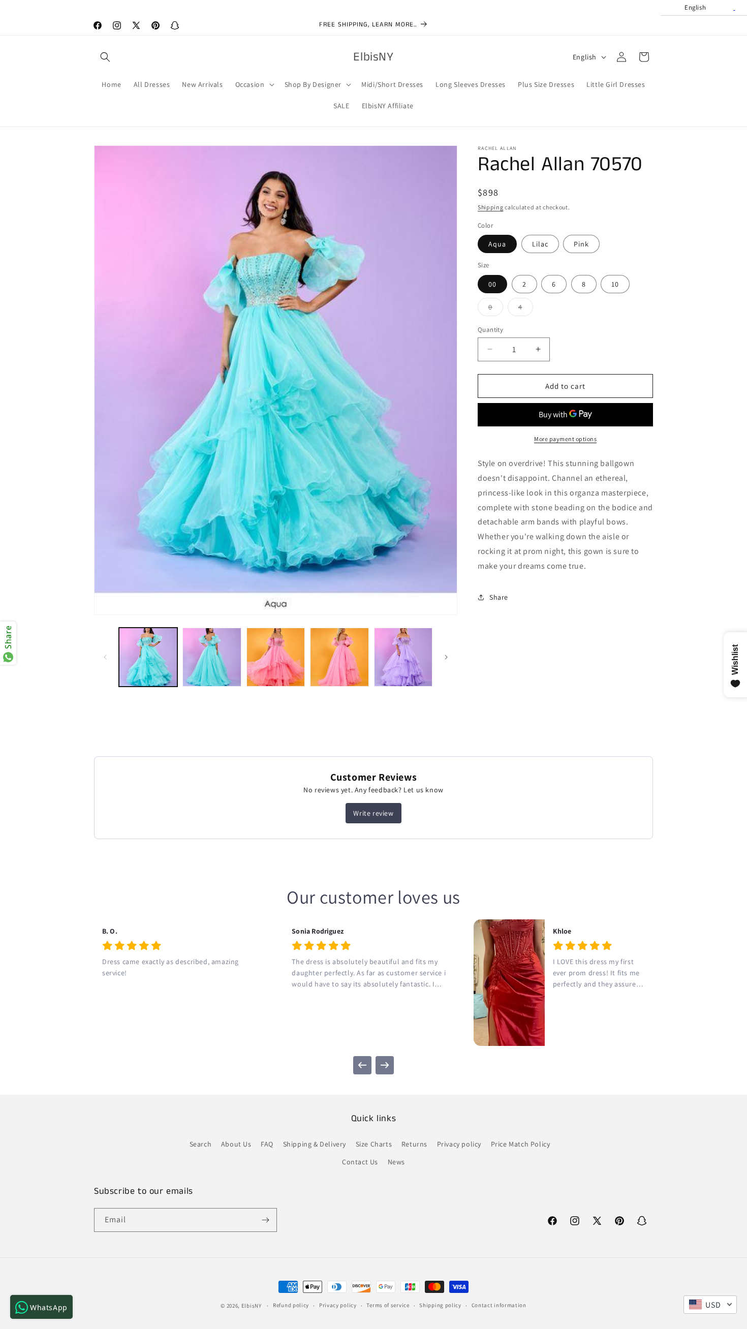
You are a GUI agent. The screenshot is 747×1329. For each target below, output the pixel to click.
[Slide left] (105, 657)
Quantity (490, 329)
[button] (105, 57)
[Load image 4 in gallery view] (339, 657)
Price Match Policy (520, 1143)
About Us (236, 1143)
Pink (581, 244)
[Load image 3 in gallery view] (275, 657)
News (396, 1161)
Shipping (491, 207)
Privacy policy (459, 1143)
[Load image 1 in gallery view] (148, 657)
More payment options (565, 439)
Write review (373, 813)
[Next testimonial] (385, 1065)
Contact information (499, 1305)
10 (615, 283)
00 (492, 283)
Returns (414, 1143)
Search (201, 1143)
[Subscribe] (265, 1220)
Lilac (540, 244)
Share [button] (498, 597)
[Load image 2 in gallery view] (211, 657)
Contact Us (360, 1161)
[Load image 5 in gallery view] (403, 657)
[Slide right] (446, 657)
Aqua (497, 244)
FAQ (267, 1143)
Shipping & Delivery (314, 1143)
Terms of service (387, 1305)
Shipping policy (440, 1305)
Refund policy (291, 1305)
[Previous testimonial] (362, 1065)
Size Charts (374, 1143)
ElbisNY (251, 1305)
